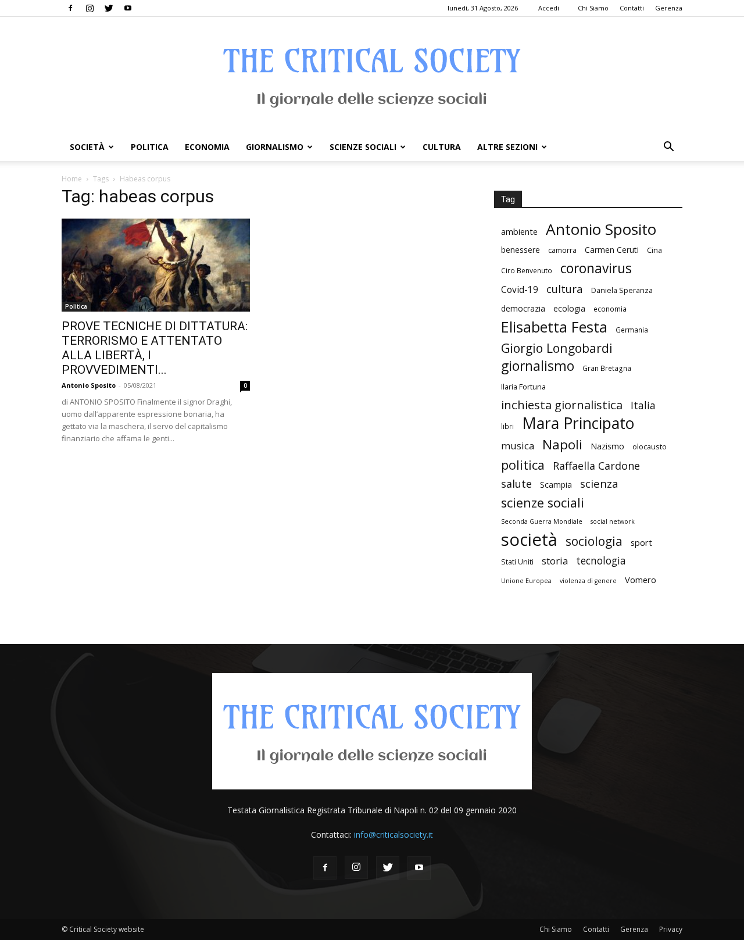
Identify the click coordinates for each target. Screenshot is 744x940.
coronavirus (596, 268)
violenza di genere (588, 581)
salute (516, 484)
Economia (207, 146)
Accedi (548, 7)
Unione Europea (526, 581)
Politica (150, 146)
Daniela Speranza (622, 290)
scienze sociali (542, 502)
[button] (668, 147)
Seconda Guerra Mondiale (541, 521)
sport (641, 542)
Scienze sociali (363, 146)
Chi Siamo (593, 7)
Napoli (562, 444)
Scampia (556, 484)
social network (613, 521)
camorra (562, 250)
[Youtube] (128, 8)
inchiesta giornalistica (562, 405)
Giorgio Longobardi (557, 348)
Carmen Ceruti (612, 249)
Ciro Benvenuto (526, 270)
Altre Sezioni (507, 146)
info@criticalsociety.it (393, 834)
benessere (520, 249)
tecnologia (601, 561)
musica (517, 445)
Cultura (442, 146)
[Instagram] (89, 8)
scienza (599, 484)
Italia (643, 405)
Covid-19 (519, 290)
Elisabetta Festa (554, 327)
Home (72, 179)
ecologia (569, 308)
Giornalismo (274, 146)
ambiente (519, 231)
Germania (632, 329)
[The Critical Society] (372, 75)
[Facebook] (70, 8)
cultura (564, 289)
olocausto (649, 446)
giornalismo (537, 366)
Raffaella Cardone (596, 466)
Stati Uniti (517, 561)
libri (507, 426)
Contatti (632, 7)
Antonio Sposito (89, 385)
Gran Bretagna (606, 368)
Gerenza (668, 7)
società (529, 540)
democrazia (523, 308)
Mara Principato (578, 423)
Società (87, 146)
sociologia (594, 541)
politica (523, 465)
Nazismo (607, 446)
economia (610, 308)
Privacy (670, 929)
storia (555, 561)
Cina (654, 250)
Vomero (640, 579)
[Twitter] (108, 8)
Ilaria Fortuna (523, 386)
